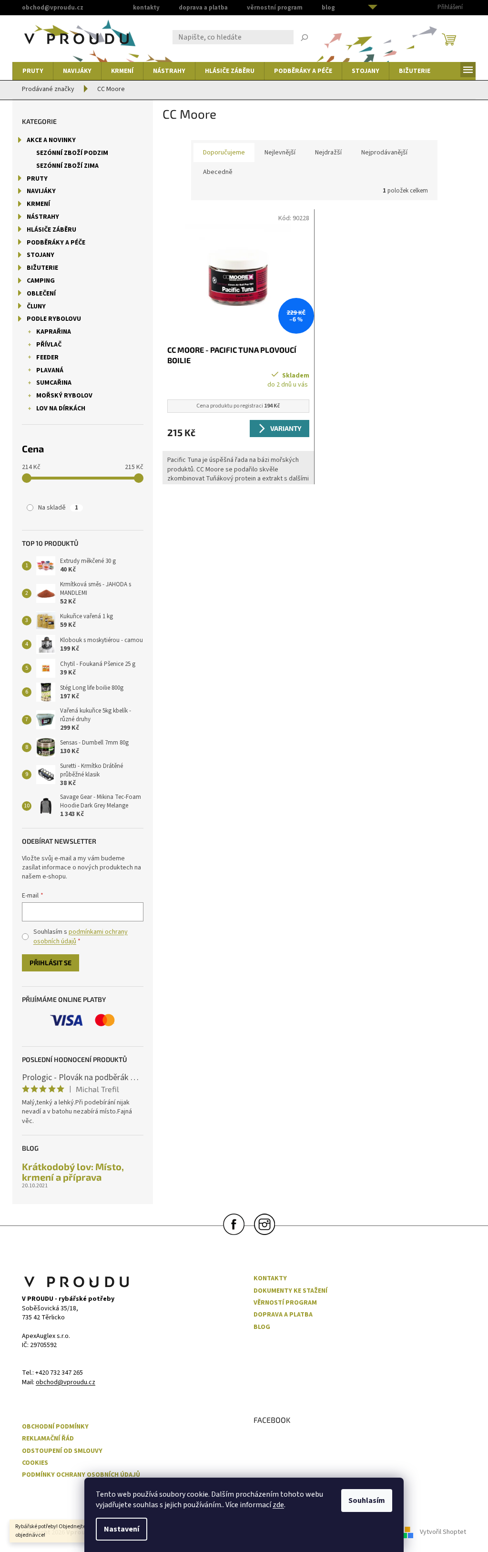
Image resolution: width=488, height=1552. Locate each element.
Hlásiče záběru (51, 230)
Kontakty (146, 7)
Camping (41, 281)
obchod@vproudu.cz (65, 1382)
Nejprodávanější (384, 152)
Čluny (36, 306)
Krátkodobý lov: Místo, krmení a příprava (73, 1171)
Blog (328, 7)
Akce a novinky (51, 140)
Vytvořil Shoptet (443, 1532)
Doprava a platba (203, 7)
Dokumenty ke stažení (290, 1291)
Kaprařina (53, 332)
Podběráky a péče (56, 242)
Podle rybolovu (54, 319)
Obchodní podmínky (55, 1426)
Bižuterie (42, 268)
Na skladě (58, 507)
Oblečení (41, 293)
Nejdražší (328, 152)
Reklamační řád (48, 1438)
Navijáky (41, 191)
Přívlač (48, 344)
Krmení (38, 204)
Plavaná (49, 370)
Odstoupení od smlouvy (62, 1451)
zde (278, 1505)
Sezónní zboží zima (67, 166)
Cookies (35, 1463)
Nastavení (121, 1529)
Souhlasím (366, 1500)
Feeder (47, 357)
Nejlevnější (279, 152)
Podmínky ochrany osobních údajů (81, 1475)
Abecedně (218, 172)
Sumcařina (53, 383)
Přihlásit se (50, 963)
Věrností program (285, 1302)
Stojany (40, 255)
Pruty (37, 179)
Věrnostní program (275, 7)
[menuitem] (33, 71)
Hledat (304, 38)
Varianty (286, 428)
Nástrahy (43, 217)
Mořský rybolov (64, 395)
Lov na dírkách (60, 408)
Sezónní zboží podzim (72, 153)
